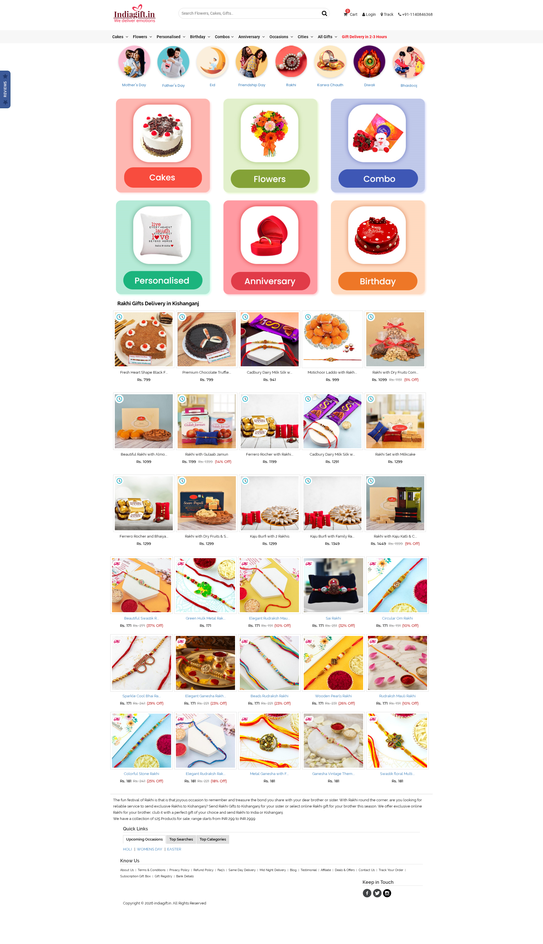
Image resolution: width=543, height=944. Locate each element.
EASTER (174, 849)
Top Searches (181, 839)
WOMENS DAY (149, 849)
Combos (222, 36)
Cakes (118, 36)
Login (370, 14)
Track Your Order (391, 870)
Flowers (140, 36)
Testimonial (309, 870)
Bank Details (185, 876)
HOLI (127, 849)
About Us (127, 870)
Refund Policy (203, 870)
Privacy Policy (179, 870)
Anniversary (249, 36)
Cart (352, 14)
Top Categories (213, 839)
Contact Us (367, 870)
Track (388, 14)
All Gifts (325, 36)
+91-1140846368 (417, 14)
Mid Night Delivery (273, 870)
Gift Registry (163, 876)
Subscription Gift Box (135, 876)
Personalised (169, 36)
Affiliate (326, 870)
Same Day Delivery (242, 870)
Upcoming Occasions (144, 839)
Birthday (198, 36)
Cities (303, 36)
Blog (293, 870)
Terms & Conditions (151, 870)
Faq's (221, 870)
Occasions (279, 36)
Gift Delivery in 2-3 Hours (364, 36)
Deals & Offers (345, 870)
